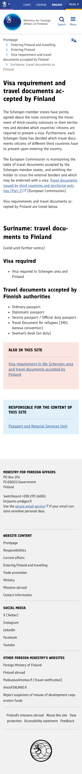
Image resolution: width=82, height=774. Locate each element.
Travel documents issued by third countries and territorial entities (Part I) (40, 185)
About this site (56, 715)
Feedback (67, 721)
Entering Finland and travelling (32, 45)
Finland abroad (14, 672)
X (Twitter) (10, 615)
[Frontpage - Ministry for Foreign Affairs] (27, 22)
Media (73, 4)
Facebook (10, 637)
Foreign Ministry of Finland (22, 665)
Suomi (27, 4)
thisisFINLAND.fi (15, 687)
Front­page (10, 40)
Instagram (11, 622)
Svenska (41, 4)
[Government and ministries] (6, 5)
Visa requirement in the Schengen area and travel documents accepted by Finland (41, 369)
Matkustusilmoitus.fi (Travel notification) (32, 680)
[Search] (61, 19)
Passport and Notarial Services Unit (38, 426)
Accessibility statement (41, 721)
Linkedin (9, 630)
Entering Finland (22, 50)
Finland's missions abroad (25, 715)
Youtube (9, 645)
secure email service (30, 506)
